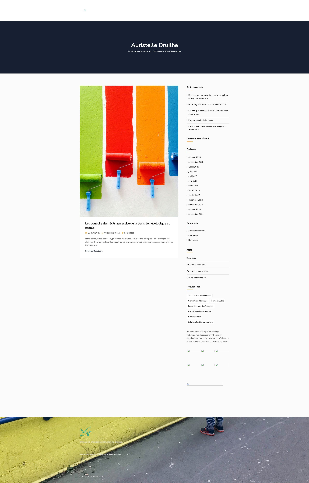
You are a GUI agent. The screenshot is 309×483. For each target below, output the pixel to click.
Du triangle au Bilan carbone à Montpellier (207, 104)
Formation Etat (217, 301)
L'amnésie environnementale (199, 312)
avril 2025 (192, 181)
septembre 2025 (195, 162)
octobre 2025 (194, 157)
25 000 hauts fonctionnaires (199, 296)
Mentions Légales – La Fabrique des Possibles (100, 454)
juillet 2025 (193, 167)
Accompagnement (196, 231)
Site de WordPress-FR (196, 278)
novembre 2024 (195, 204)
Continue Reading (93, 251)
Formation (193, 235)
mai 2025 (192, 176)
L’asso (204, 7)
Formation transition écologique (200, 306)
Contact (192, 7)
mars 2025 (193, 186)
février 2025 (194, 190)
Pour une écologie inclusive (200, 120)
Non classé (129, 233)
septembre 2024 (195, 214)
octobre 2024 (194, 209)
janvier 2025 (194, 195)
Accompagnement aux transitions (105, 7)
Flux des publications (196, 264)
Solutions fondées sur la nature (200, 322)
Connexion (192, 258)
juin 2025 (192, 171)
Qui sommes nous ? (158, 7)
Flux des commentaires (197, 271)
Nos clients (178, 7)
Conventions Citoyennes (197, 301)
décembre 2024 (195, 200)
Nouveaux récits (194, 317)
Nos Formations (136, 7)
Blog (214, 7)
